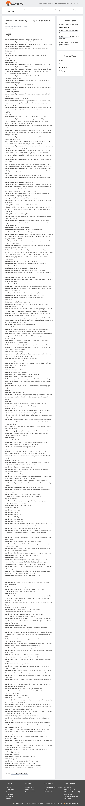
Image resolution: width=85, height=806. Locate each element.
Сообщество (59, 10)
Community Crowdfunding (46, 3)
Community (63, 64)
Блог (43, 10)
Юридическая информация (35, 803)
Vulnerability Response (61, 3)
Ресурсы (76, 10)
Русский (74, 3)
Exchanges (62, 71)
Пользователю (10, 794)
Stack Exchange (48, 789)
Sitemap (60, 803)
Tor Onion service (19, 803)
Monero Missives (64, 60)
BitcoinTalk (47, 792)
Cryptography (23, 773)
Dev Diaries (15, 773)
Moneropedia (10, 789)
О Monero (9, 787)
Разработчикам (10, 792)
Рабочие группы (29, 787)
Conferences (63, 67)
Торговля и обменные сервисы (53, 787)
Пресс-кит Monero (69, 794)
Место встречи (29, 789)
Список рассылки (30, 792)
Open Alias (67, 787)
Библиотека (9, 796)
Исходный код (50, 803)
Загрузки (27, 10)
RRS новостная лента (72, 803)
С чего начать (10, 11)
